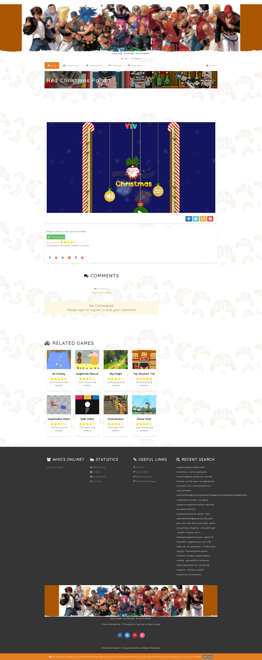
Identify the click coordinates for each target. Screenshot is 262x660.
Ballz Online (87, 418)
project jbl (198, 476)
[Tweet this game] (62, 258)
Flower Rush (144, 418)
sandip (190, 555)
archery (191, 569)
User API (139, 467)
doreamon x (182, 472)
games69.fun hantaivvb (197, 560)
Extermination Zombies (116, 420)
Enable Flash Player (145, 481)
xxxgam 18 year (185, 532)
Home (202, 80)
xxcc (189, 485)
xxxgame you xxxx (196, 541)
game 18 (208, 537)
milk (209, 541)
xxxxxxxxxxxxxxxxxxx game (190, 513)
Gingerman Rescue (87, 373)
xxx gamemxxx (206, 481)
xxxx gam (181, 485)
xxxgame (194, 527)
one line (208, 476)
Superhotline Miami (59, 418)
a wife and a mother (186, 500)
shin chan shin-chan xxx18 (195, 523)
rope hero (181, 541)
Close (209, 656)
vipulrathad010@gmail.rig (189, 518)
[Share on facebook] (49, 258)
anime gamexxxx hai (187, 565)
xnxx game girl (207, 527)
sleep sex (181, 546)
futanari (180, 481)
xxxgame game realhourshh (190, 467)
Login (125, 58)
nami (207, 513)
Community (102, 288)
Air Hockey (58, 373)
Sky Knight (115, 373)
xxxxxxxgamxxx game (197, 551)
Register (137, 58)
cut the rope (191, 481)
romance (181, 555)
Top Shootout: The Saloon (144, 375)
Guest (211, 65)
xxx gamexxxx (194, 546)
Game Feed (141, 472)
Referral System (143, 476)
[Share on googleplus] (56, 258)
